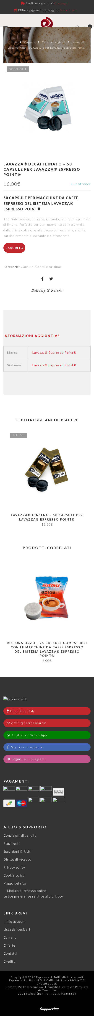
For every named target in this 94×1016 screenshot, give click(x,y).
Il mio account (14, 921)
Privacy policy (14, 867)
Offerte (9, 945)
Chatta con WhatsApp (29, 735)
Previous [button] (6, 477)
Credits (9, 961)
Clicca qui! (61, 3)
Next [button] (85, 477)
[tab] (31, 336)
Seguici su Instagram (27, 759)
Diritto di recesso (17, 859)
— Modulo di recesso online (25, 891)
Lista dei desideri (16, 929)
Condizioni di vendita (20, 835)
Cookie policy (14, 875)
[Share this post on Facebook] (42, 279)
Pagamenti (11, 843)
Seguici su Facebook (26, 747)
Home (14, 42)
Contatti (10, 953)
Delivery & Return (47, 290)
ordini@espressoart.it (28, 723)
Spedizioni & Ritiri (17, 851)
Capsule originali (53, 42)
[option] (47, 106)
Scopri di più (68, 10)
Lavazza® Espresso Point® (54, 352)
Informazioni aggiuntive (31, 336)
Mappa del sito (14, 883)
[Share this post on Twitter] (51, 279)
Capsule (29, 42)
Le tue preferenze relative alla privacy (33, 896)
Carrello (10, 937)
